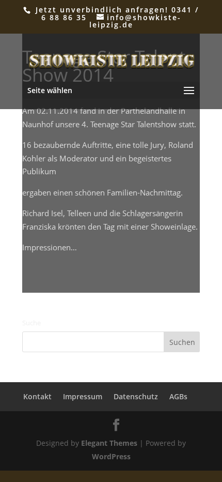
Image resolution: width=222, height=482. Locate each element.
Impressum (82, 396)
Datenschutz (136, 396)
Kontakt (37, 396)
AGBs (178, 396)
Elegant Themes (109, 443)
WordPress (111, 456)
